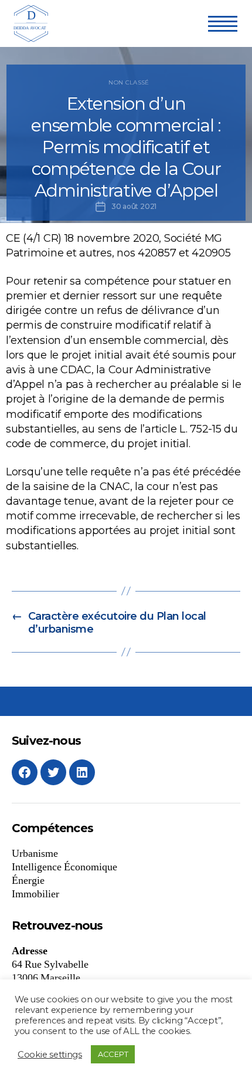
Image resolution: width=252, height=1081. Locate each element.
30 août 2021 (134, 206)
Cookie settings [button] (50, 1054)
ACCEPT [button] (113, 1054)
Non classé (128, 82)
